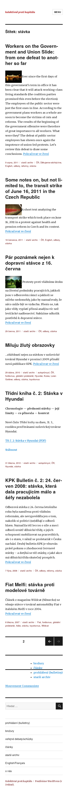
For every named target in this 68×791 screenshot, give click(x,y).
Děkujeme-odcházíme (50, 162)
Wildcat (45, 625)
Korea (47, 375)
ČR (37, 162)
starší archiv (27, 162)
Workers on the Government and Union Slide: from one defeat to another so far (31, 54)
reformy (24, 165)
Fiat (39, 622)
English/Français (15, 763)
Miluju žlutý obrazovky (30, 345)
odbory (17, 165)
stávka (33, 165)
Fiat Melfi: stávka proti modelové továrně (29, 587)
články (38, 668)
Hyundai (39, 375)
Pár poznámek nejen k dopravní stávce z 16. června (29, 263)
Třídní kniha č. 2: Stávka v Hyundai (34, 396)
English (8, 165)
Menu (57, 12)
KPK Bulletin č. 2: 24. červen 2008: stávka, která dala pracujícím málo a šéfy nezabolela (33, 489)
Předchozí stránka (49, 645)
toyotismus (34, 379)
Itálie (18, 625)
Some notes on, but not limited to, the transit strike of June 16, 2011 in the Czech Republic (33, 188)
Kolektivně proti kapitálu (18, 781)
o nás (8, 771)
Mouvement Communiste (22, 686)
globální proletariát (25, 375)
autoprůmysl (44, 372)
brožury (39, 663)
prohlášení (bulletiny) (48, 672)
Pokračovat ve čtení (36, 153)
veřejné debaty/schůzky (19, 739)
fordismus (10, 375)
